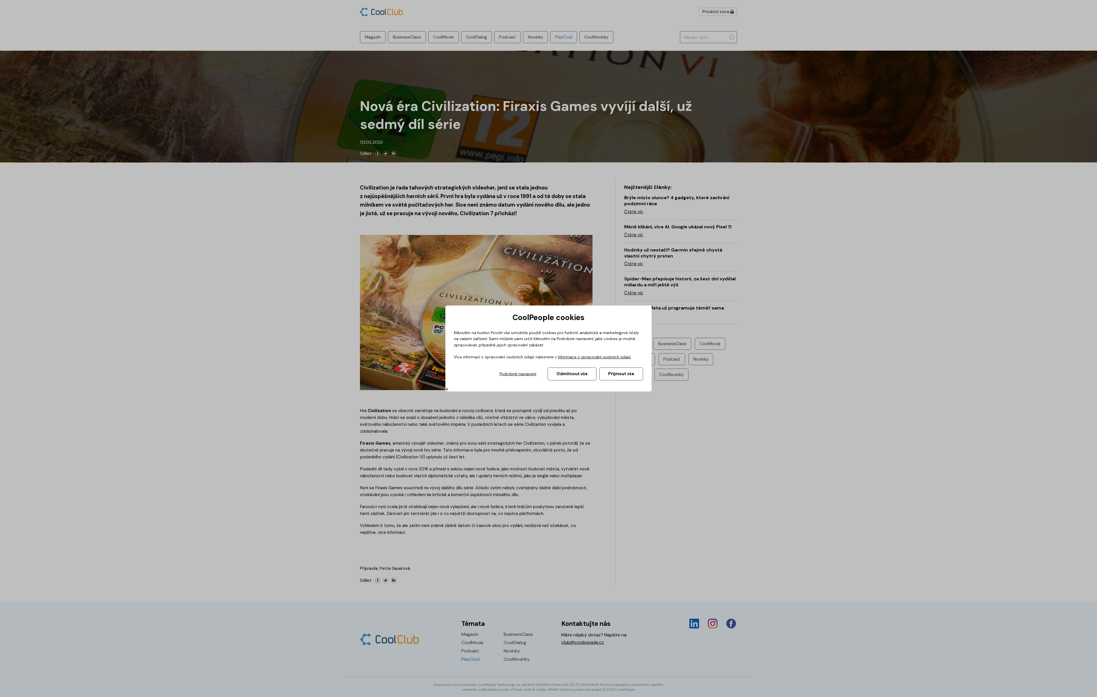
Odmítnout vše (572, 374)
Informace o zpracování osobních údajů (594, 357)
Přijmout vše (621, 374)
